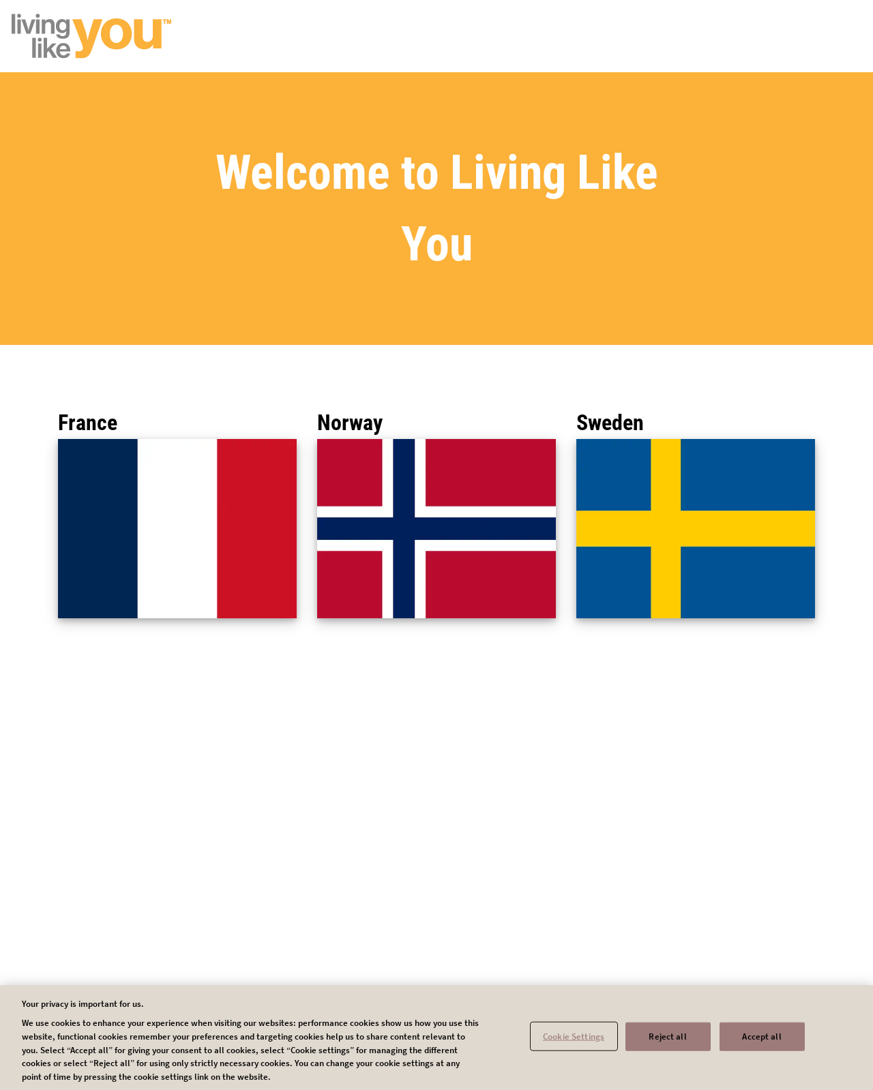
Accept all (761, 1036)
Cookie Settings (573, 1036)
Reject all (667, 1036)
